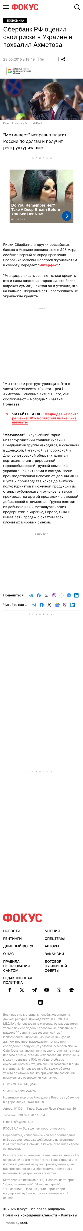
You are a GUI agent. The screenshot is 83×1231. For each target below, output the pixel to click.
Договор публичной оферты (56, 966)
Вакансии (54, 954)
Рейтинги (12, 938)
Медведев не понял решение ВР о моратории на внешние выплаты (45, 418)
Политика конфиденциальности (30, 1215)
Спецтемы (55, 938)
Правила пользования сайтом (16, 966)
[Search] (77, 7)
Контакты (69, 1215)
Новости (11, 931)
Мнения (52, 931)
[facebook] (9, 990)
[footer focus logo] (22, 918)
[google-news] (71, 990)
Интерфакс (49, 265)
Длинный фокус (18, 946)
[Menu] (6, 6)
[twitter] (22, 990)
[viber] (59, 990)
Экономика (15, 20)
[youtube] (47, 990)
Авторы (52, 946)
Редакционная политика (17, 980)
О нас (8, 954)
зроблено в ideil (16, 1223)
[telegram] (34, 990)
